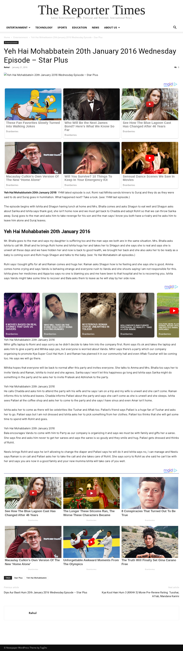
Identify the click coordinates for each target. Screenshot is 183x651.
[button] (174, 28)
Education (79, 27)
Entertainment (17, 27)
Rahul (6, 67)
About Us (110, 27)
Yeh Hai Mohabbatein (36, 577)
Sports (62, 27)
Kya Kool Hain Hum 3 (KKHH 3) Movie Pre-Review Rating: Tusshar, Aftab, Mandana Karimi (140, 594)
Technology (44, 27)
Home (7, 37)
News (95, 27)
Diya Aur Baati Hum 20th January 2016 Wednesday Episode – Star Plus (45, 592)
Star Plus (18, 577)
